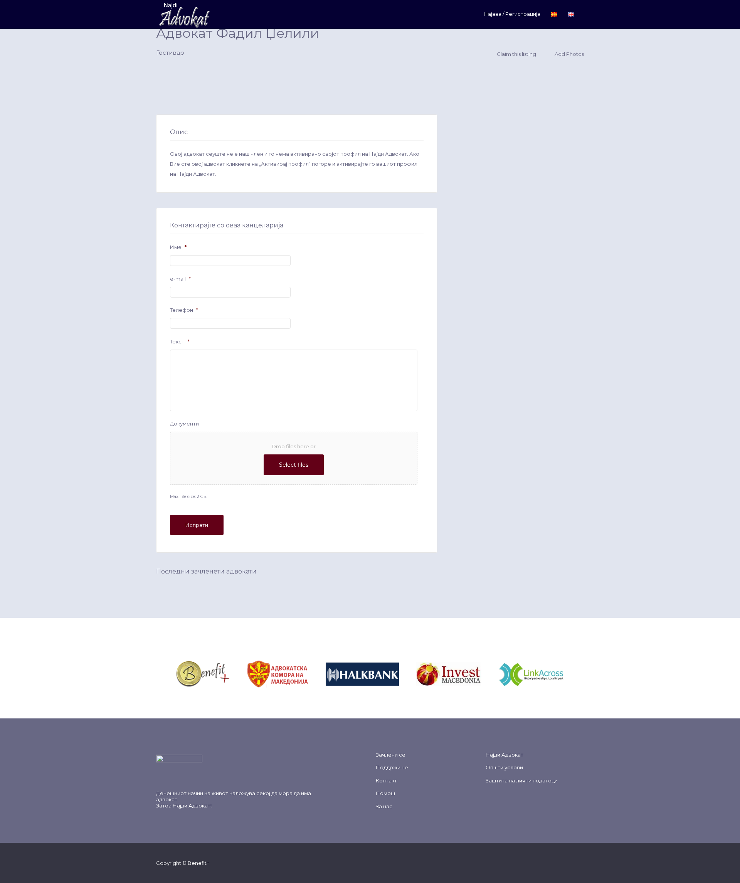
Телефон (184, 310)
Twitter (543, 862)
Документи (184, 423)
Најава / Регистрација (512, 14)
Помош (385, 793)
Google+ (555, 862)
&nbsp (238, 673)
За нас (384, 806)
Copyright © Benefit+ (182, 863)
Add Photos (568, 54)
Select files (293, 464)
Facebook (531, 862)
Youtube (568, 862)
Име (178, 247)
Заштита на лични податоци (522, 780)
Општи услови (504, 767)
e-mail (180, 279)
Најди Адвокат (191, 805)
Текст (179, 341)
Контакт (386, 780)
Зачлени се (390, 755)
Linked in (580, 862)
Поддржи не (392, 767)
